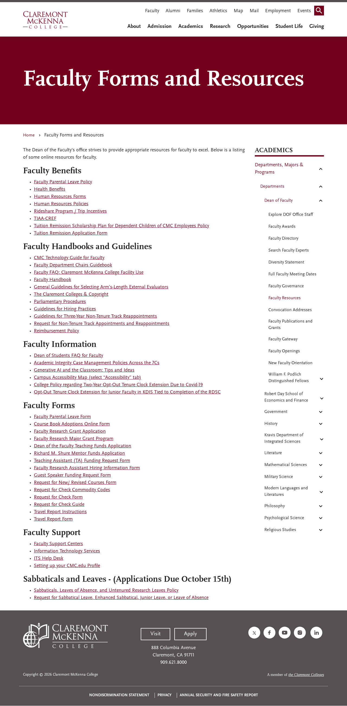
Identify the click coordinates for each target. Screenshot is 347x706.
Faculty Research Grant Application (70, 431)
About (134, 26)
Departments (272, 186)
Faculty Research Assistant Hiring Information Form (87, 468)
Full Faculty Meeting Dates (292, 274)
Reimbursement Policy (56, 331)
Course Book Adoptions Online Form (72, 424)
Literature (273, 453)
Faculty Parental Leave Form (62, 417)
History (270, 424)
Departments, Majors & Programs (279, 169)
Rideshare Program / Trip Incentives (70, 211)
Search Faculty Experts (288, 250)
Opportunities (253, 26)
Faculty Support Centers (58, 544)
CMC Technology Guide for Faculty (69, 258)
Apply (190, 634)
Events (304, 11)
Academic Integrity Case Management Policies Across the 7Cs (96, 363)
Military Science (278, 477)
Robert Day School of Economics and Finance (286, 397)
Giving (316, 26)
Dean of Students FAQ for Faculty (68, 355)
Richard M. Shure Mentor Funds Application (79, 453)
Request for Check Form (58, 497)
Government (275, 412)
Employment (278, 11)
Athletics (218, 11)
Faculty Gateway (282, 339)
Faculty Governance (286, 286)
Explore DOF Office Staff (290, 215)
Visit (155, 634)
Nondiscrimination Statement (119, 695)
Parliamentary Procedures (60, 302)
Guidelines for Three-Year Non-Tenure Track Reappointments (95, 316)
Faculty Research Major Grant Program (73, 439)
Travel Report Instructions (60, 512)
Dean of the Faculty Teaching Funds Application (82, 446)
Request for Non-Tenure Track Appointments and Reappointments (101, 323)
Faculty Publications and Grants (290, 324)
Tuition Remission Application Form (70, 233)
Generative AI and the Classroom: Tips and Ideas (84, 370)
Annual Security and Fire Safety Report (219, 695)
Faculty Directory (283, 238)
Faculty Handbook (52, 280)
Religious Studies (280, 530)
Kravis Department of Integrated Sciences (283, 438)
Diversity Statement (286, 262)
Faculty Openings (284, 351)
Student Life (289, 26)
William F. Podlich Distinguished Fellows (288, 377)
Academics (190, 26)
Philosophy (274, 506)
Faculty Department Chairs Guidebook (73, 265)
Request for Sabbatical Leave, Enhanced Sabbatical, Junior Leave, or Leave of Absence (121, 598)
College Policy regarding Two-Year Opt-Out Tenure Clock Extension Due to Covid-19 (118, 385)
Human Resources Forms (60, 196)
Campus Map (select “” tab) (87, 377)
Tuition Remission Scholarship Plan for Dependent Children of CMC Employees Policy (121, 226)
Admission (159, 26)
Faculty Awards (281, 227)
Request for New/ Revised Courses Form (75, 482)
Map (238, 11)
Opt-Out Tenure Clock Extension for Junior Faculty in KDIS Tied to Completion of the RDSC (127, 392)
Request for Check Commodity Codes (72, 490)
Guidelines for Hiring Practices (65, 309)
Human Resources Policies (61, 204)
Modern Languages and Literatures (286, 491)
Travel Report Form (53, 519)
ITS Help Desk (48, 558)
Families (195, 11)
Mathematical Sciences (285, 465)
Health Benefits (49, 189)
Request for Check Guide (59, 504)
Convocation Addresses (290, 310)
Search (320, 11)
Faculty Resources (284, 298)
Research (220, 26)
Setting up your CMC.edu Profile (67, 566)
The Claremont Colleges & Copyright (71, 294)
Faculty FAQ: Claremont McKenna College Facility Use (88, 272)
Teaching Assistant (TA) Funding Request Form (82, 460)
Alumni (173, 11)
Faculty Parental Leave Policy (63, 182)
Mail (254, 11)
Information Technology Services (67, 551)
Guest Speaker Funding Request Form (72, 475)
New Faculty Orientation (290, 363)
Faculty (152, 11)
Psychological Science (284, 518)
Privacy (165, 695)
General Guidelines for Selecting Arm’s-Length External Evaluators (101, 287)
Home (29, 135)
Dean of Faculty (278, 201)
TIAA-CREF (45, 218)
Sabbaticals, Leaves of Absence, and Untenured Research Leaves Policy (106, 590)
